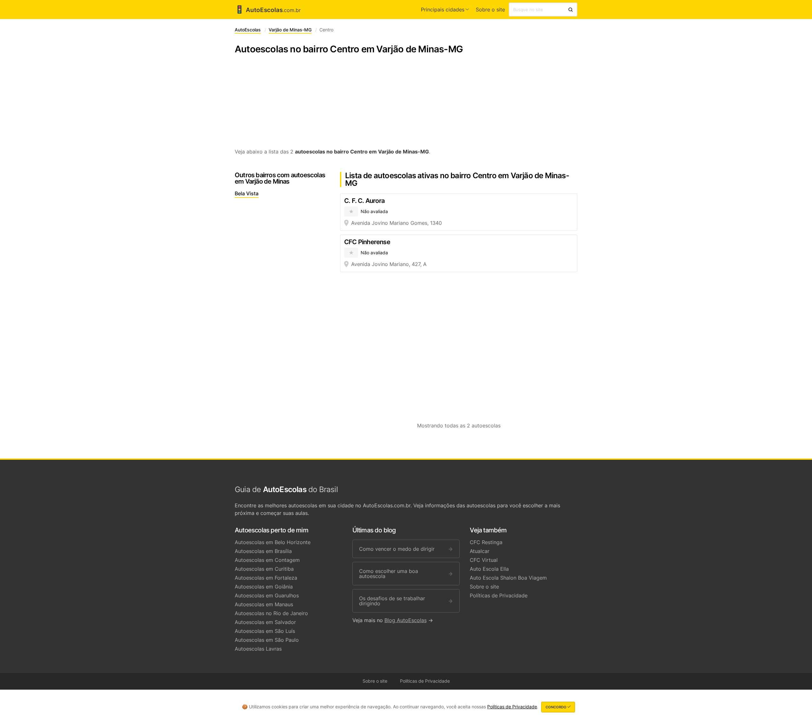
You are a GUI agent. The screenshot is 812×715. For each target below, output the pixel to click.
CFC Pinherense (367, 242)
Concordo (556, 707)
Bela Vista (247, 193)
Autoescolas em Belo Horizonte (273, 542)
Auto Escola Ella (489, 569)
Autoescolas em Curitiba (264, 569)
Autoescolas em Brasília (263, 551)
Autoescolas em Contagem (267, 560)
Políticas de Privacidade (498, 595)
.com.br (268, 10)
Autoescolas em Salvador (265, 622)
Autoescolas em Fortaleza (266, 578)
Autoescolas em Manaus (264, 604)
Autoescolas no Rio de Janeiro (271, 613)
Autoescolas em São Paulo (267, 640)
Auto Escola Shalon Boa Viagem (508, 578)
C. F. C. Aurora (364, 201)
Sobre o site (490, 9)
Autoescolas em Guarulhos (267, 595)
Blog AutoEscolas (405, 620)
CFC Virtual (484, 560)
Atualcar (479, 551)
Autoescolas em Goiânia (264, 586)
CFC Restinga (486, 542)
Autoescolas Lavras (258, 649)
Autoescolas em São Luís (265, 631)
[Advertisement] (406, 104)
